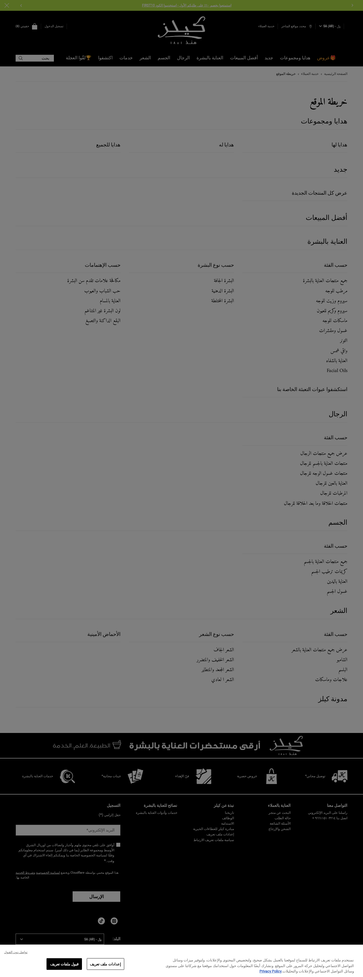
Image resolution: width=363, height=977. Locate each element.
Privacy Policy (270, 971)
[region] (181, 961)
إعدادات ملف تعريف (105, 964)
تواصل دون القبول (16, 952)
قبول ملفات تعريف (64, 964)
